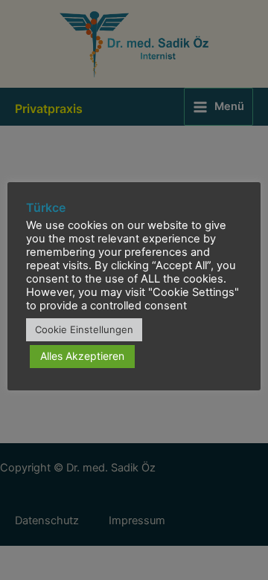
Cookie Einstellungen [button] (84, 329)
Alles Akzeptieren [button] (82, 355)
